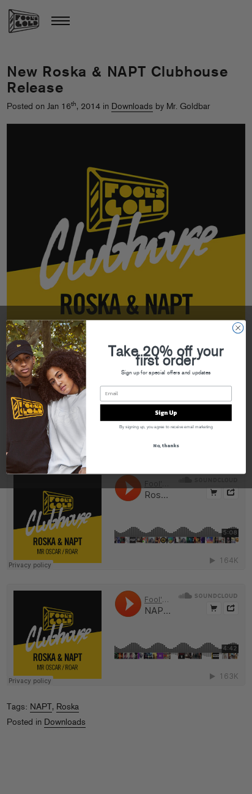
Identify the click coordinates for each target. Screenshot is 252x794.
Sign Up (166, 412)
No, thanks (166, 445)
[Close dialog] (237, 327)
